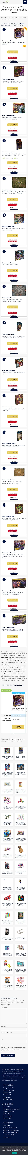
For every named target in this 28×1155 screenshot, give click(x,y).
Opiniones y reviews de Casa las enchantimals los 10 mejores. (20, 807)
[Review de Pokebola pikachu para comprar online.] (7, 964)
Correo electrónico (6, 1033)
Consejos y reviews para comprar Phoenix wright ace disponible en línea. (7, 872)
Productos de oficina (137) (10, 1128)
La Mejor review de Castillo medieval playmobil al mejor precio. (20, 773)
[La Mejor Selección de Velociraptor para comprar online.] (7, 816)
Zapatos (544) (7, 1097)
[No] (26, 1150)
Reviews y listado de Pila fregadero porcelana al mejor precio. (7, 791)
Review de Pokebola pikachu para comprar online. (7, 970)
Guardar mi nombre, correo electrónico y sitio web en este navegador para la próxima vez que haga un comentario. (13, 1049)
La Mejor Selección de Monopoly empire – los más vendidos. (21, 839)
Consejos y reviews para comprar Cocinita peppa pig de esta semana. (20, 791)
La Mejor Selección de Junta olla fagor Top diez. (20, 937)
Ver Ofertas (13, 60)
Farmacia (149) (7, 1118)
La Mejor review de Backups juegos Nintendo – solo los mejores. (7, 938)
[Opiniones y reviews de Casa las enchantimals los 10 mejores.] (20, 800)
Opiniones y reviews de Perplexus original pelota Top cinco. (7, 986)
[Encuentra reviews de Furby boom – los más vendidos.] (20, 915)
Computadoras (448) (9, 1111)
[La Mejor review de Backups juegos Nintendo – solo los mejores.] (7, 931)
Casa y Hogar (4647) (9, 1088)
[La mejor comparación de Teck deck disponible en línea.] (7, 750)
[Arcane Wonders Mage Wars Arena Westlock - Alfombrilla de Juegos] (19, 290)
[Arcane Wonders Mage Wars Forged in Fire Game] (19, 399)
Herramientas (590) (8, 1135)
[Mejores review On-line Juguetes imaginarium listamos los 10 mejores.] (20, 947)
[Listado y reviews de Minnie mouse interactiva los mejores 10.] (7, 800)
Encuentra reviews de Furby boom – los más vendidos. (21, 922)
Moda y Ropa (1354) (8, 1090)
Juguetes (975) (7, 1092)
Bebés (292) (6, 1113)
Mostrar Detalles (14, 62)
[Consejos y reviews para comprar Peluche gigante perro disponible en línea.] (20, 849)
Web (2, 1039)
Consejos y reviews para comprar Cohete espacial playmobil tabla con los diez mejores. (7, 774)
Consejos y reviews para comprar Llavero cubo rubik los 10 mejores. (7, 922)
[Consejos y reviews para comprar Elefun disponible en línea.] (7, 833)
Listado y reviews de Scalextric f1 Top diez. (20, 757)
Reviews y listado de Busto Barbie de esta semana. (7, 856)
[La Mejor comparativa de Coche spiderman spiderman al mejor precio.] (7, 898)
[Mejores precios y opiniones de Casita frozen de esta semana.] (7, 947)
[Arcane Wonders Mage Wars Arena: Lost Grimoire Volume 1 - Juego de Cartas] (19, 144)
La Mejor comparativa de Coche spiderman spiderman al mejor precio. (7, 905)
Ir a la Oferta (12, 52)
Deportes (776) (7, 1095)
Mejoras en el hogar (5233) (10, 1132)
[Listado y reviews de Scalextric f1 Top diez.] (20, 750)
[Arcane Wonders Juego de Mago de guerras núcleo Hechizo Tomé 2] (19, 583)
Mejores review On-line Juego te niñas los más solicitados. (21, 986)
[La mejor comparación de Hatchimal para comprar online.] (20, 865)
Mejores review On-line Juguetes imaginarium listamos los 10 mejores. (21, 954)
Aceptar (14, 1152)
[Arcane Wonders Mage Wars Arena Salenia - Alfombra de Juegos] (19, 472)
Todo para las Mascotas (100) (11, 1130)
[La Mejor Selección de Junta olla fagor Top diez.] (20, 931)
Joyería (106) (6, 1125)
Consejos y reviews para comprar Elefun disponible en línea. (7, 839)
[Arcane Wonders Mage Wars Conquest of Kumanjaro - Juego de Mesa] (19, 508)
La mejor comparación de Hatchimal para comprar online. (20, 872)
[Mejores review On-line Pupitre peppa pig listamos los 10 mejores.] (20, 816)
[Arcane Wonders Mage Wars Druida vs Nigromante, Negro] (19, 218)
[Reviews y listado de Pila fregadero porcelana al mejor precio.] (7, 784)
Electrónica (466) (8, 1099)
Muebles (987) (7, 1137)
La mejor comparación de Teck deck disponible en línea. (7, 757)
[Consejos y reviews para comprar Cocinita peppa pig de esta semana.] (20, 784)
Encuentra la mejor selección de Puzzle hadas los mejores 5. (7, 888)
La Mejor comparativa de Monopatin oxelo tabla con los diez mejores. (20, 970)
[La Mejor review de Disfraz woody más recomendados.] (20, 881)
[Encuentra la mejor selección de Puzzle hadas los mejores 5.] (7, 881)
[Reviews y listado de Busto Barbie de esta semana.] (7, 849)
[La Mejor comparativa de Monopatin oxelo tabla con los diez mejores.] (20, 964)
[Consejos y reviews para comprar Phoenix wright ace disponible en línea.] (7, 865)
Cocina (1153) (7, 1106)
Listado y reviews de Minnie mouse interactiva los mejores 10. (7, 807)
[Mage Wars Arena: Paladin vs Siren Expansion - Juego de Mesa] (19, 108)
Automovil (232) (7, 1116)
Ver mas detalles (18, 727)
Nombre (3, 1026)
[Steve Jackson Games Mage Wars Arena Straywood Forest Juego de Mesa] (19, 182)
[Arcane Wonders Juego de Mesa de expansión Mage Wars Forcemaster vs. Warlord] (19, 545)
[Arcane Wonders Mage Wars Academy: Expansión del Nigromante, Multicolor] (19, 326)
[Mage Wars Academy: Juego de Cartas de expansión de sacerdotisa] (19, 435)
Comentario (4, 1007)
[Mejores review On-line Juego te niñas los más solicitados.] (20, 980)
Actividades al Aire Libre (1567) (11, 1109)
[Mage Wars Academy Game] (19, 255)
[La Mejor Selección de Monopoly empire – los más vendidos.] (20, 833)
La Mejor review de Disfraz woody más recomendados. (21, 888)
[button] (25, 2)
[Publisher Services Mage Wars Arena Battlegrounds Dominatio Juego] (19, 71)
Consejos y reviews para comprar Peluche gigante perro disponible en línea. (20, 856)
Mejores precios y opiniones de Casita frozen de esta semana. (7, 954)
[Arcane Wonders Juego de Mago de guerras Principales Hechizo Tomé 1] (19, 619)
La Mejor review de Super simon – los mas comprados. (20, 904)
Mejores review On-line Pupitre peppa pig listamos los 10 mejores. (21, 823)
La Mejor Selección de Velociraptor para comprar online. (7, 823)
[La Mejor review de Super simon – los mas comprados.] (20, 898)
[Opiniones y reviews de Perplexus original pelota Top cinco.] (7, 980)
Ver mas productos (6, 690)
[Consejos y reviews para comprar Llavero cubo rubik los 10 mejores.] (7, 915)
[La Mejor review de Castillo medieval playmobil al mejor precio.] (20, 767)
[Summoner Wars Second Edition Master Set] (19, 363)
